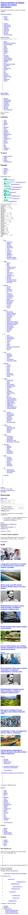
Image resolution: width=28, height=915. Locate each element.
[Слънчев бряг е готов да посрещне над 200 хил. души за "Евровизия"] (11, 726)
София (5, 168)
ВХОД (2, 523)
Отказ (4, 491)
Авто (5, 62)
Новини (6, 19)
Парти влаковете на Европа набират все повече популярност (12, 5)
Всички (3, 652)
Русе (5, 174)
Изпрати (3, 510)
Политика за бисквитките (10, 767)
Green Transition (8, 58)
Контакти (6, 760)
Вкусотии (6, 75)
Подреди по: (4, 525)
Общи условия (8, 762)
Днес (5, 45)
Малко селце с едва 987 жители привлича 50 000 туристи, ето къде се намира (13, 586)
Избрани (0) (13, 524)
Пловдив (6, 169)
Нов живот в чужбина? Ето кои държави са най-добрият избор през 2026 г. (13, 711)
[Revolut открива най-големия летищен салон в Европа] (11, 622)
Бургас (5, 172)
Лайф (5, 47)
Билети (6, 80)
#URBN (6, 61)
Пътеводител (7, 25)
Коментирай (4, 498)
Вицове (6, 73)
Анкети (6, 130)
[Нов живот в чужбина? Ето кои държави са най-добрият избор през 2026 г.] (11, 705)
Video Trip (6, 30)
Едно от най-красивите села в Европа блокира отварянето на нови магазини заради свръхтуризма (14, 647)
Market (5, 41)
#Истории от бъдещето (10, 43)
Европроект (7, 763)
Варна (5, 171)
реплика (3, 528)
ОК (1, 491)
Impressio (6, 55)
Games (5, 52)
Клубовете (6, 65)
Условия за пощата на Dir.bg (11, 913)
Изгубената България (9, 64)
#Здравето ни (7, 68)
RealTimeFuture (8, 59)
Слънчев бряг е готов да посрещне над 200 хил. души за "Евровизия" (14, 731)
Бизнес (5, 50)
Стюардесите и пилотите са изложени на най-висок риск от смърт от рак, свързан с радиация (13, 565)
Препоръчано (7, 26)
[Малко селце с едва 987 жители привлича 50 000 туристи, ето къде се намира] (11, 580)
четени (2, 548)
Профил (6, 93)
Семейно (6, 27)
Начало (6, 16)
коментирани (8, 548)
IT (4, 54)
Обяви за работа (8, 44)
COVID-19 (6, 57)
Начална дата (4, 490)
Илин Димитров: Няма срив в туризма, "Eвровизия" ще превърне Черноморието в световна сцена (14, 669)
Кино (5, 66)
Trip (5, 72)
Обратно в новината (6, 14)
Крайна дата (11, 490)
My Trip (6, 32)
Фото (5, 78)
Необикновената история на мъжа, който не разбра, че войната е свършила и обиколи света (12, 607)
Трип (5, 18)
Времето (6, 51)
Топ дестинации (8, 34)
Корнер (6, 48)
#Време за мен (7, 76)
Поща (2, 93)
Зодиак (5, 69)
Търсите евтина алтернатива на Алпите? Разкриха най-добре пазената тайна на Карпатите (14, 751)
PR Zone (6, 33)
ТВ (4, 71)
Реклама (6, 759)
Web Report (7, 79)
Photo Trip (6, 29)
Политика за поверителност (11, 766)
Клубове (6, 142)
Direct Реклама (7, 161)
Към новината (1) (5, 524)
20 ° (2, 236)
